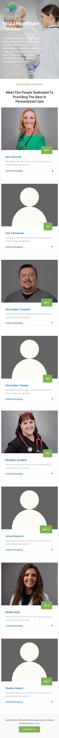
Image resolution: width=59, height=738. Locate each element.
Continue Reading (14, 247)
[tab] (29, 247)
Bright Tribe (34, 723)
